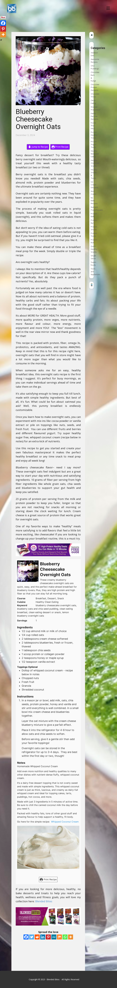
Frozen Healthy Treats (94, 135)
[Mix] (59, 936)
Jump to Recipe (39, 146)
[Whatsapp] (64, 936)
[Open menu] (108, 8)
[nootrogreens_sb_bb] (91, 35)
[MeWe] (53, 936)
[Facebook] (26, 936)
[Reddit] (37, 936)
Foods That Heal (93, 126)
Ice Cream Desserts (94, 185)
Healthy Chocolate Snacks (95, 163)
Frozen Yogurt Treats (94, 144)
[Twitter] (31, 936)
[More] (70, 936)
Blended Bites (44, 901)
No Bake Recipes (94, 201)
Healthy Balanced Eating (95, 154)
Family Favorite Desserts (94, 116)
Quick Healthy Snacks (94, 249)
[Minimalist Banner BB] (91, 285)
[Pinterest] (48, 936)
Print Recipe (61, 146)
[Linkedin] (42, 936)
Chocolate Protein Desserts (95, 87)
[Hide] (1, 40)
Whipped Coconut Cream (65, 821)
